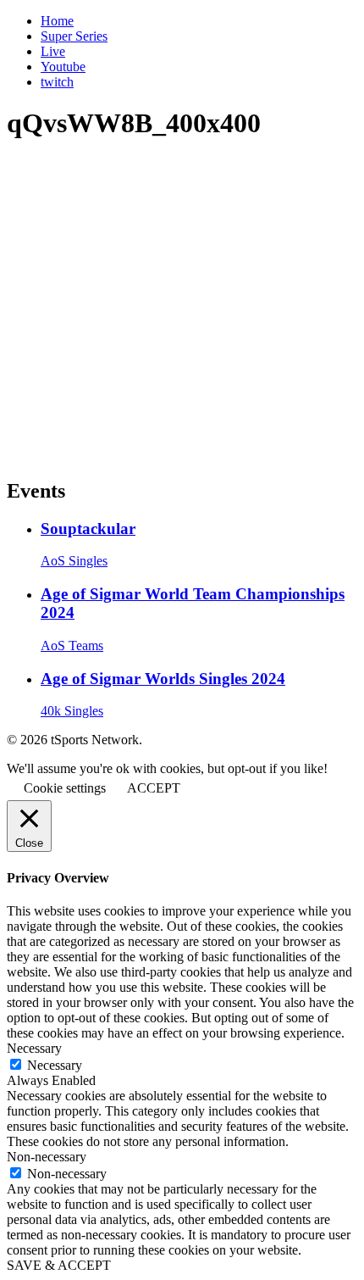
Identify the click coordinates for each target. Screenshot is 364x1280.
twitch (57, 82)
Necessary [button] (34, 1048)
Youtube (63, 66)
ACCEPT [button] (153, 788)
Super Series (74, 36)
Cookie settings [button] (65, 788)
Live (53, 51)
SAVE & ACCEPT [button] (59, 1265)
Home (57, 21)
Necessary (54, 1065)
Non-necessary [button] (46, 1156)
